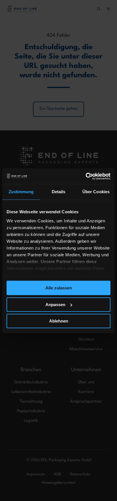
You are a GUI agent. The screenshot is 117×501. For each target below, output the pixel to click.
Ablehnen (58, 321)
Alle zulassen (58, 287)
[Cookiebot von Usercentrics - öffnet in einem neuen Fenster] (85, 176)
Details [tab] (59, 191)
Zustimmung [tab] (21, 191)
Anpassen (55, 304)
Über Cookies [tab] (96, 191)
